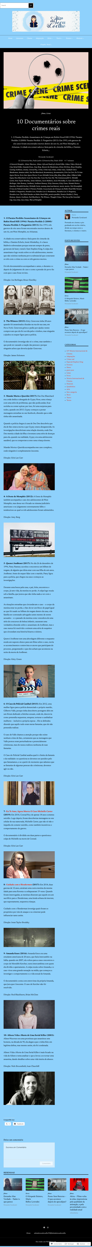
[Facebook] (44, 1227)
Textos (69, 400)
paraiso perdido (54, 194)
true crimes (25, 200)
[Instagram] (48, 1227)
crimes (53, 170)
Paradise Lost (30, 192)
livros (66, 296)
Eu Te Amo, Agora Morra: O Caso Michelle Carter (29, 812)
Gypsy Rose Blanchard (18, 178)
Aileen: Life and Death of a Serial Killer (50, 164)
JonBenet (30, 183)
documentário (59, 172)
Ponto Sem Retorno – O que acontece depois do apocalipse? (76, 331)
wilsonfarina (74, 1213)
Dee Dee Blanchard (36, 172)
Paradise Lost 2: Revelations (46, 192)
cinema (25, 170)
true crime (16, 200)
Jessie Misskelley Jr (60, 181)
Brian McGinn (64, 167)
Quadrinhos (71, 387)
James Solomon (36, 181)
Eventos (69, 365)
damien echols (24, 172)
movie (62, 186)
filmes (43, 113)
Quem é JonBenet (22, 197)
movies (67, 186)
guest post (70, 370)
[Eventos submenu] (72, 38)
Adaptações (71, 356)
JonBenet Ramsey (40, 183)
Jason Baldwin (47, 181)
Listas (48, 113)
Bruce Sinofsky (76, 167)
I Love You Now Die (33, 178)
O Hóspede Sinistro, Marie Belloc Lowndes (74, 300)
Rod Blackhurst (34, 197)
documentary (48, 172)
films (69, 175)
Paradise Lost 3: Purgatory (66, 192)
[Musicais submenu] (83, 38)
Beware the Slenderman (50, 167)
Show (69, 395)
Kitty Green (63, 183)
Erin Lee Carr (69, 172)
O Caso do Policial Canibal (19, 189)
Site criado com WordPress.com (46, 1242)
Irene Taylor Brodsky (22, 181)
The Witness (45, 197)
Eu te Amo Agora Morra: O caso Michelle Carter (37, 175)
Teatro (69, 398)
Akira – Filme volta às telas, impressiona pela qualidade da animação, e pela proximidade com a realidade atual (78, 1203)
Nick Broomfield (76, 186)
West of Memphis (36, 200)
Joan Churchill (73, 181)
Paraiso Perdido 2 (66, 194)
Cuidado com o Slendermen (19, 885)
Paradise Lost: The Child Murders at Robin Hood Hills (29, 194)
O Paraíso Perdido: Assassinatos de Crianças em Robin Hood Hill (52, 189)
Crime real (47, 170)
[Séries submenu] (52, 38)
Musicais (70, 384)
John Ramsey (21, 183)
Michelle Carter (34, 186)
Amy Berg (37, 167)
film (55, 175)
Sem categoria (72, 392)
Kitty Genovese (53, 183)
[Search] (31, 5)
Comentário (46, 1163)
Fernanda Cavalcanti (46, 157)
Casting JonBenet (16, 170)
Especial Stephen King (75, 362)
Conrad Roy (33, 170)
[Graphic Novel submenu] (51, 44)
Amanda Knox (28, 167)
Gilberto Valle (76, 175)
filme (59, 175)
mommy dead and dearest (50, 186)
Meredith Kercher (22, 186)
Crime (40, 170)
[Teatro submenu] (61, 38)
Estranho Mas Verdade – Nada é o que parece (76, 268)
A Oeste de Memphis (17, 164)
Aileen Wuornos (30, 164)
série (68, 389)
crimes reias (61, 170)
